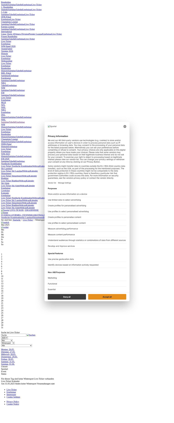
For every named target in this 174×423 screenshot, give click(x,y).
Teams (4, 49)
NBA (3, 83)
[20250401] (5, 222)
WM (3, 88)
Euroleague (6, 78)
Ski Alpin (5, 183)
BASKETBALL (38, 215)
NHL (3, 107)
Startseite (17, 220)
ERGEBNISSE (32, 210)
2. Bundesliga (7, 7)
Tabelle (19, 5)
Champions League (9, 22)
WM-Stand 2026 (8, 46)
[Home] (4, 212)
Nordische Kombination (11, 164)
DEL (3, 115)
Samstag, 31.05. (8, 361)
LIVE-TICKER (17, 210)
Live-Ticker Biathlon (10, 181)
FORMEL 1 (17, 215)
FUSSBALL (6, 215)
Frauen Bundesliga (9, 36)
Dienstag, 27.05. (8, 352)
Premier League (35, 34)
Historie (4, 53)
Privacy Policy (13, 401)
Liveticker (5, 190)
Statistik (4, 5)
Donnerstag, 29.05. (9, 357)
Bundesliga (6, 2)
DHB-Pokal (6, 144)
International (6, 31)
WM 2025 (5, 154)
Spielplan (12, 5)
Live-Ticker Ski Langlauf (12, 171)
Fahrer (9, 49)
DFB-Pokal (6, 17)
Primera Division (21, 34)
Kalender (43, 166)
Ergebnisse (27, 5)
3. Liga (4, 12)
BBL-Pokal (6, 73)
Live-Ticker (37, 5)
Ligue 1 (4, 34)
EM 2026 (5, 159)
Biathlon (4, 178)
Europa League (7, 27)
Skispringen (6, 173)
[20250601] (5, 227)
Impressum (11, 394)
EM (2, 93)
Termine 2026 (7, 51)
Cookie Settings (13, 397)
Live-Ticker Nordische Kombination (16, 166)
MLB (3, 102)
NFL (3, 105)
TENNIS (27, 215)
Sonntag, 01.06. (8, 364)
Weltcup (35, 166)
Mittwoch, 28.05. (8, 354)
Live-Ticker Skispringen (11, 176)
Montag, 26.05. (7, 349)
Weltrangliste (6, 61)
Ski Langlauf (6, 168)
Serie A (11, 34)
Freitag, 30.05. (7, 359)
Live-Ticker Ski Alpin (10, 186)
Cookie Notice (13, 404)
